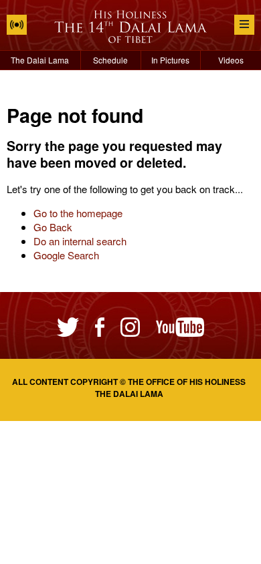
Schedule (110, 59)
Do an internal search (79, 241)
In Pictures (170, 59)
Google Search (66, 255)
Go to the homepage (77, 213)
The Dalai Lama (40, 59)
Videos (231, 59)
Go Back (52, 227)
